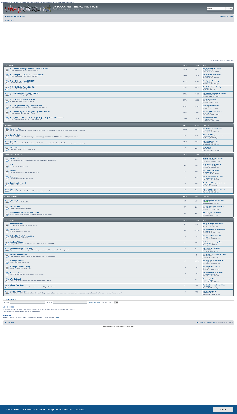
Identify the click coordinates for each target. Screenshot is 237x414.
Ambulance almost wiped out (212, 242)
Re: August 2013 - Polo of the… (213, 236)
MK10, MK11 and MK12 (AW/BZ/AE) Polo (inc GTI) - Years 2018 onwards (37, 118)
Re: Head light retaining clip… (213, 74)
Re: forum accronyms (210, 291)
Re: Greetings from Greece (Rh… (214, 285)
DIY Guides (14, 158)
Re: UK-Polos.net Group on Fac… (214, 223)
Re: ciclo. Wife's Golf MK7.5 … (213, 212)
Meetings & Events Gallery (20, 267)
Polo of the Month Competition (22, 236)
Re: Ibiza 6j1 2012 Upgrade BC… (213, 200)
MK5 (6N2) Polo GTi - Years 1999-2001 (24, 93)
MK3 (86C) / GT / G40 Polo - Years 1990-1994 (27, 75)
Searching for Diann (209, 279)
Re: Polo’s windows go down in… (214, 189)
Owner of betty (209, 190)
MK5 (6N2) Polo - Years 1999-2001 (22, 87)
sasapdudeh (208, 172)
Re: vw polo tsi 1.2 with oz (211, 266)
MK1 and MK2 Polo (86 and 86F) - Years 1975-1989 (29, 69)
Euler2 (207, 100)
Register (13, 299)
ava (206, 107)
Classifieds (8, 125)
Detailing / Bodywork (18, 183)
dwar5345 (208, 119)
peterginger (208, 280)
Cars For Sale (15, 135)
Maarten (207, 255)
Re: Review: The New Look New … (214, 254)
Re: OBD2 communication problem (214, 93)
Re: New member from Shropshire (214, 229)
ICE (11, 165)
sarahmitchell (209, 160)
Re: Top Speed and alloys (211, 81)
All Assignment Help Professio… (213, 158)
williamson (208, 225)
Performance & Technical (13, 155)
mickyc (207, 88)
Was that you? (15, 279)
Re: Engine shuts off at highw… (213, 87)
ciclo (206, 201)
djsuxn (207, 249)
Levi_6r (207, 262)
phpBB (112, 326)
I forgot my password (95, 302)
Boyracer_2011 (209, 286)
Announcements (16, 224)
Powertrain (14, 177)
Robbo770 (208, 148)
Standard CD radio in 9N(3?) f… (213, 164)
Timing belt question (210, 117)
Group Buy (14, 147)
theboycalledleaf (210, 166)
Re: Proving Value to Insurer (212, 68)
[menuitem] (16, 16)
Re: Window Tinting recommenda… (214, 183)
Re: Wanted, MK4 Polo (210, 141)
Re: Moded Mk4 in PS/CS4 (211, 248)
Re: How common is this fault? (213, 176)
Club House (14, 230)
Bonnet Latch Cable (209, 99)
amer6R (207, 113)
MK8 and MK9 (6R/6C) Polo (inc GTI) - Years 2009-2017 (30, 112)
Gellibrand (208, 70)
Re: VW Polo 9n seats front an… (213, 129)
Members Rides (16, 273)
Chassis (13, 171)
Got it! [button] (223, 410)
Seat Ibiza (14, 200)
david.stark (208, 243)
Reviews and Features (18, 254)
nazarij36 (207, 82)
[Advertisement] (77, 41)
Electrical (13, 189)
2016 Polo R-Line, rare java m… (213, 135)
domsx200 (208, 76)
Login (5, 299)
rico (206, 268)
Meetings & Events (17, 260)
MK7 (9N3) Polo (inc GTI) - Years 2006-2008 (26, 106)
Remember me (107, 302)
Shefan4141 (208, 207)
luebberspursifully (210, 94)
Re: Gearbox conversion (211, 170)
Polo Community (9, 220)
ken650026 (208, 142)
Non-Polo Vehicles (10, 196)
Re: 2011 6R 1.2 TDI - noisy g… (213, 111)
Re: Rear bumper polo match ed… (214, 260)
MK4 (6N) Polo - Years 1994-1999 (22, 81)
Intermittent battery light (211, 105)
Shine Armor (207, 147)
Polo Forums (8, 65)
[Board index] (28, 8)
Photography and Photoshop (21, 248)
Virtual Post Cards (17, 285)
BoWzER (207, 237)
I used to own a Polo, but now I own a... (25, 213)
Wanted (13, 141)
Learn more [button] (80, 409)
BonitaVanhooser (210, 178)
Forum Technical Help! (18, 291)
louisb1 (57, 317)
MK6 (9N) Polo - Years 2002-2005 (22, 99)
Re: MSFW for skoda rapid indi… (213, 206)
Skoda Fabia (15, 206)
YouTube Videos (16, 242)
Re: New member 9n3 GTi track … (214, 272)
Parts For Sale (15, 129)
